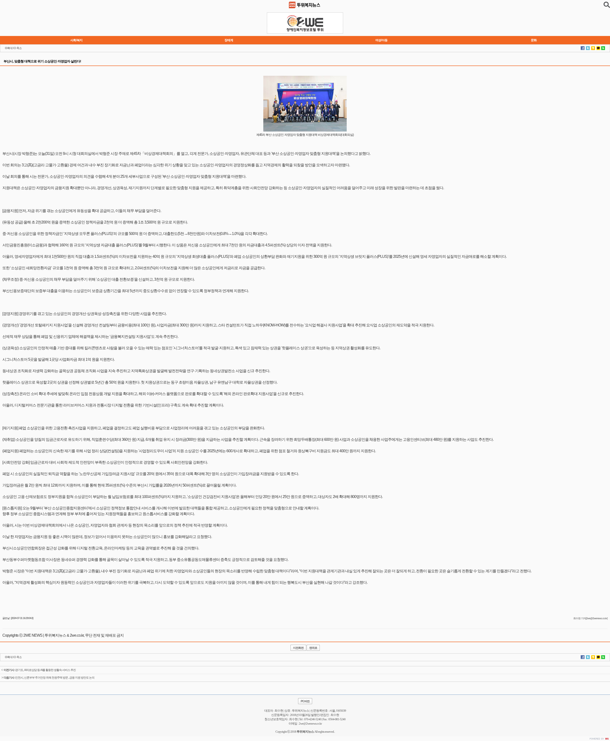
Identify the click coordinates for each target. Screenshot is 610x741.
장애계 (228, 40)
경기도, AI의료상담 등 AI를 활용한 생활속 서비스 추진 (40, 670)
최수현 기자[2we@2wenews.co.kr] (590, 618)
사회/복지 (76, 40)
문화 (534, 40)
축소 (19, 48)
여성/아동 (381, 40)
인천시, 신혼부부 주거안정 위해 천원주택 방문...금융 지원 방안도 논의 (49, 677)
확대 (9, 48)
